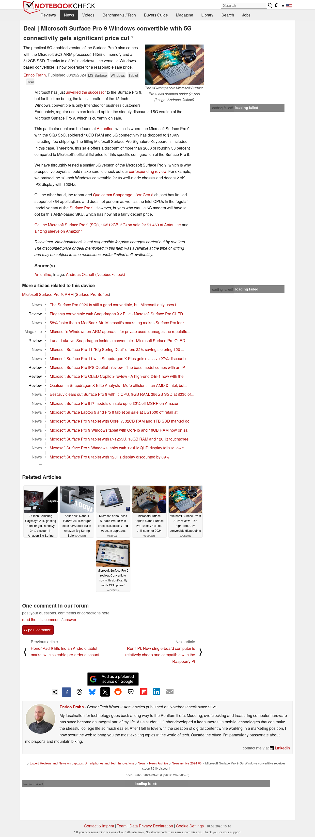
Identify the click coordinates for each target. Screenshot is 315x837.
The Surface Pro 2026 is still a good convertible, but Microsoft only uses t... (114, 304)
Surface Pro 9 (82, 208)
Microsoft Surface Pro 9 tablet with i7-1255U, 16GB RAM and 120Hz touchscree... (120, 439)
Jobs (246, 15)
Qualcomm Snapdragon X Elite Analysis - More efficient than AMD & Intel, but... (118, 385)
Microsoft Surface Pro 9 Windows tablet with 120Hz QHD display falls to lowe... (118, 448)
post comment (39, 630)
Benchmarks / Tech (119, 15)
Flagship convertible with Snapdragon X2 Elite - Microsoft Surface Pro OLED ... (118, 314)
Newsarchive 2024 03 (187, 763)
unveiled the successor (86, 92)
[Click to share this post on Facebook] (66, 692)
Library (207, 15)
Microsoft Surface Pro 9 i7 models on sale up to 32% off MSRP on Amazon (114, 403)
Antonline (105, 128)
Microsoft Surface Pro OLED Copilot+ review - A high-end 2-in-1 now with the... (118, 376)
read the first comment (41, 619)
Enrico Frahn (34, 75)
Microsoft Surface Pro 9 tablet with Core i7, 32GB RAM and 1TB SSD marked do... (121, 421)
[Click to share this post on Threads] (79, 692)
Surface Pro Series (92, 294)
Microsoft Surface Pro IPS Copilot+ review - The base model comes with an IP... (119, 367)
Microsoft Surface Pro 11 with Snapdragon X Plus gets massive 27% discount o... (120, 358)
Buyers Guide (156, 15)
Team (121, 826)
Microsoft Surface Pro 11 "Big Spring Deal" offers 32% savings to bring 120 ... (117, 349)
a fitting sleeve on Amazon (57, 231)
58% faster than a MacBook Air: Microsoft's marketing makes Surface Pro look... (119, 322)
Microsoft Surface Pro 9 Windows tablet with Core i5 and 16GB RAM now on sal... (120, 430)
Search (227, 15)
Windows (117, 75)
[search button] (270, 5)
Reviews (48, 15)
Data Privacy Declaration (151, 826)
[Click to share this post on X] (105, 692)
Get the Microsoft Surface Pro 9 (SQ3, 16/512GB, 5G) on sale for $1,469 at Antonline (107, 225)
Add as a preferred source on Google (118, 678)
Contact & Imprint (99, 826)
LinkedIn (282, 748)
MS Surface (97, 75)
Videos (88, 15)
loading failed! (222, 107)
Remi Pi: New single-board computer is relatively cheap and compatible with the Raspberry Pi (160, 654)
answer (69, 619)
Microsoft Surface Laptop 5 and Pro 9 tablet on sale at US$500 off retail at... (115, 412)
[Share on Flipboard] (143, 692)
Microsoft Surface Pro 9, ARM (48, 294)
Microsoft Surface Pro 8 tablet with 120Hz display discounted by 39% (109, 457)
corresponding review (147, 171)
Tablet (133, 75)
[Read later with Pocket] (131, 692)
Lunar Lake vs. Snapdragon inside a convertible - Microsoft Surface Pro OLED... (119, 340)
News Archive (158, 763)
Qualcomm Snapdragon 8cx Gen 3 (123, 195)
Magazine (184, 15)
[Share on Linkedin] (156, 692)
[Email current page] (169, 692)
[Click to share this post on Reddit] (118, 692)
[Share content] (55, 692)
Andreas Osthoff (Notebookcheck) (95, 274)
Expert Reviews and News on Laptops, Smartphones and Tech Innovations (82, 763)
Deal (30, 81)
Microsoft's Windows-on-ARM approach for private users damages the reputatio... (120, 331)
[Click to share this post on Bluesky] (92, 692)
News (69, 15)
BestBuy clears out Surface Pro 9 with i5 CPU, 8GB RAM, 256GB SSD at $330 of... (122, 394)
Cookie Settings (190, 826)
